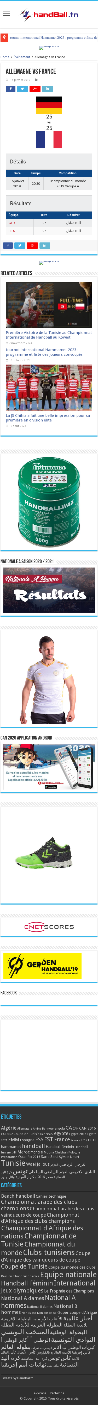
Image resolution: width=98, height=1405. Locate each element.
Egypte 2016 (78, 1134)
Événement (22, 57)
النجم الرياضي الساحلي (48, 1171)
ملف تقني (53, 1365)
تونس (20, 1171)
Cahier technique (51, 1196)
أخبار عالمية (77, 1318)
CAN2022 (7, 1134)
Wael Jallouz (38, 1164)
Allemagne (24, 1128)
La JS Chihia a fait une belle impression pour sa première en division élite (48, 418)
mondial (37, 1152)
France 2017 (79, 1140)
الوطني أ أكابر (34, 1340)
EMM (13, 1139)
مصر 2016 (45, 1177)
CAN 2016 (87, 1128)
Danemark (46, 1134)
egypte (61, 1133)
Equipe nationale (68, 1274)
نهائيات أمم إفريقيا (23, 1364)
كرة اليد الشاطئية (34, 1358)
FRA (12, 231)
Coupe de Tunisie (26, 1134)
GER (12, 223)
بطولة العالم (16, 1346)
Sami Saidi (49, 1157)
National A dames (22, 1298)
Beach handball (18, 1196)
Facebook (9, 993)
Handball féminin (60, 1146)
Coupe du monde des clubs (72, 1267)
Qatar (22, 1157)
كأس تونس (59, 1358)
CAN (75, 1128)
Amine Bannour (43, 1128)
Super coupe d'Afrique (77, 1312)
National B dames (40, 1307)
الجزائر (54, 1164)
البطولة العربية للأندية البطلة (32, 1325)
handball (33, 1146)
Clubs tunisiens (49, 1252)
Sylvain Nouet (69, 1157)
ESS (39, 1140)
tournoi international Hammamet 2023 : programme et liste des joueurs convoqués (44, 352)
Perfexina (57, 1393)
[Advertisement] (49, 1055)
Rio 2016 (34, 1157)
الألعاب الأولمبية (47, 1318)
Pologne (74, 1152)
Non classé (29, 1313)
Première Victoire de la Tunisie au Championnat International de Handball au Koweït (49, 335)
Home (5, 57)
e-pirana (40, 1393)
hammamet (11, 1146)
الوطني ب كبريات (41, 1348)
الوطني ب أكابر (67, 1347)
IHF (13, 1152)
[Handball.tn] (49, 13)
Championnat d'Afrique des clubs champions (40, 1218)
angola (60, 1128)
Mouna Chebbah (56, 1152)
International (74, 1283)
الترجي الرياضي (73, 1164)
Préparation (9, 1157)
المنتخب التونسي (25, 1332)
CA (69, 1128)
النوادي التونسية (73, 1339)
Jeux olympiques (22, 1290)
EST (48, 1139)
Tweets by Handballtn (17, 1378)
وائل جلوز (8, 1177)
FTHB (92, 1140)
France (62, 1140)
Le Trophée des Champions (69, 1291)
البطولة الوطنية (68, 1332)
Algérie (8, 1128)
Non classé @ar (47, 1313)
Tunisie (13, 1163)
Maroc (23, 1152)
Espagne (27, 1140)
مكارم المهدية (26, 1177)
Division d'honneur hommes (20, 1276)
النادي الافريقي (82, 1171)
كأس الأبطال (26, 1352)
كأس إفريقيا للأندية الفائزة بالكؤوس (63, 1352)
